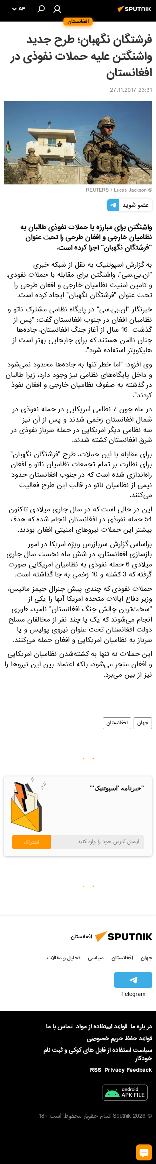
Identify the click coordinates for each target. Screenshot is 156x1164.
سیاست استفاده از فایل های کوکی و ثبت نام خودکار (98, 1054)
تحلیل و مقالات (63, 957)
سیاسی (96, 957)
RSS (95, 1070)
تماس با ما (59, 1027)
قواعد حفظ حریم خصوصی (119, 1038)
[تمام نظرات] (144, 1152)
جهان (142, 723)
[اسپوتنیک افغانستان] (136, 13)
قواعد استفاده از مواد (101, 1026)
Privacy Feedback (128, 1070)
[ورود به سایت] (57, 9)
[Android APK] (125, 1094)
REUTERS (97, 191)
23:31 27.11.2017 (131, 91)
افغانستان (117, 723)
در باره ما (141, 1026)
